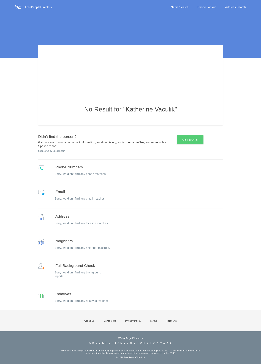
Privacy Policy (133, 320)
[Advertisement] (130, 70)
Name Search (180, 7)
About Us (89, 320)
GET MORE (190, 139)
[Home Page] (20, 7)
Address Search (235, 7)
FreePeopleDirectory (38, 7)
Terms (153, 320)
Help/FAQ (171, 320)
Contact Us (110, 320)
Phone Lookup (206, 7)
